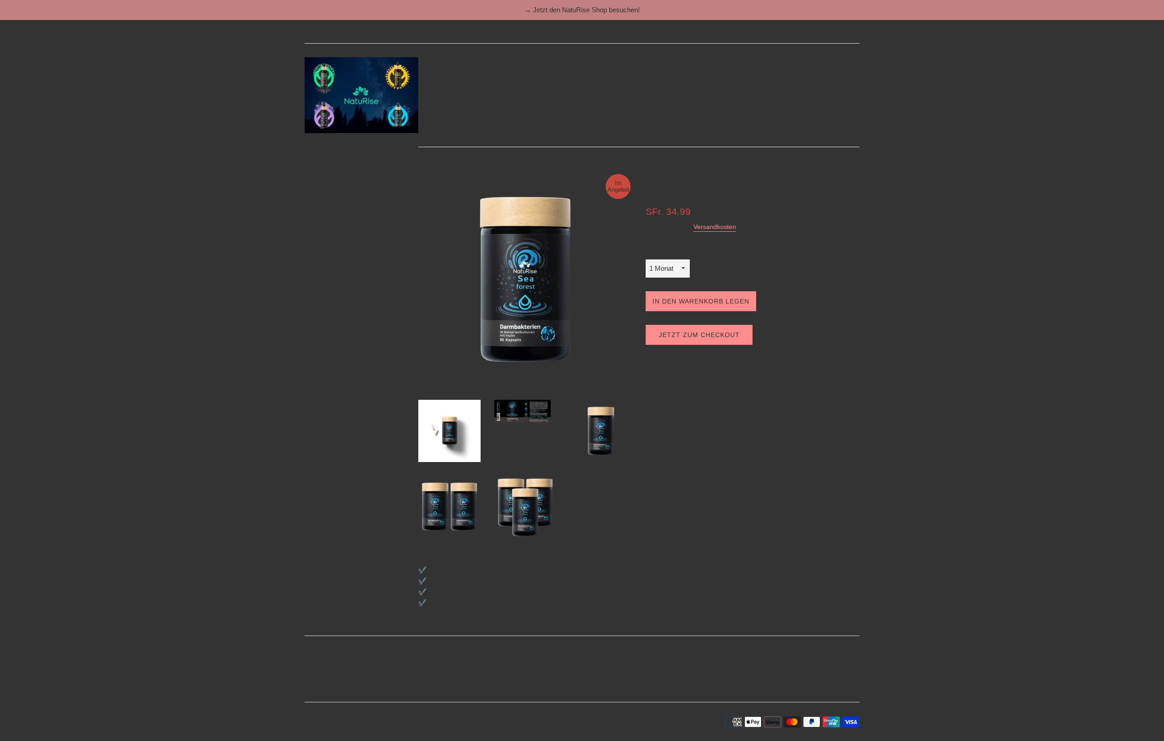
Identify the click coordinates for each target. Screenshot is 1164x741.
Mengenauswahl (666, 253)
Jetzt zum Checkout (699, 334)
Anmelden (471, 31)
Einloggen (432, 31)
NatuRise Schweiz (382, 722)
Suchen (316, 676)
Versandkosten (714, 226)
